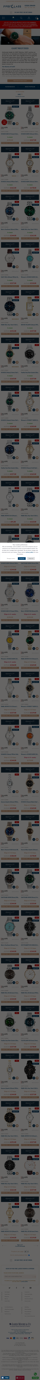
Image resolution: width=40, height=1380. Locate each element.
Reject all (31, 558)
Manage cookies (11, 558)
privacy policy (29, 552)
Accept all (21, 558)
